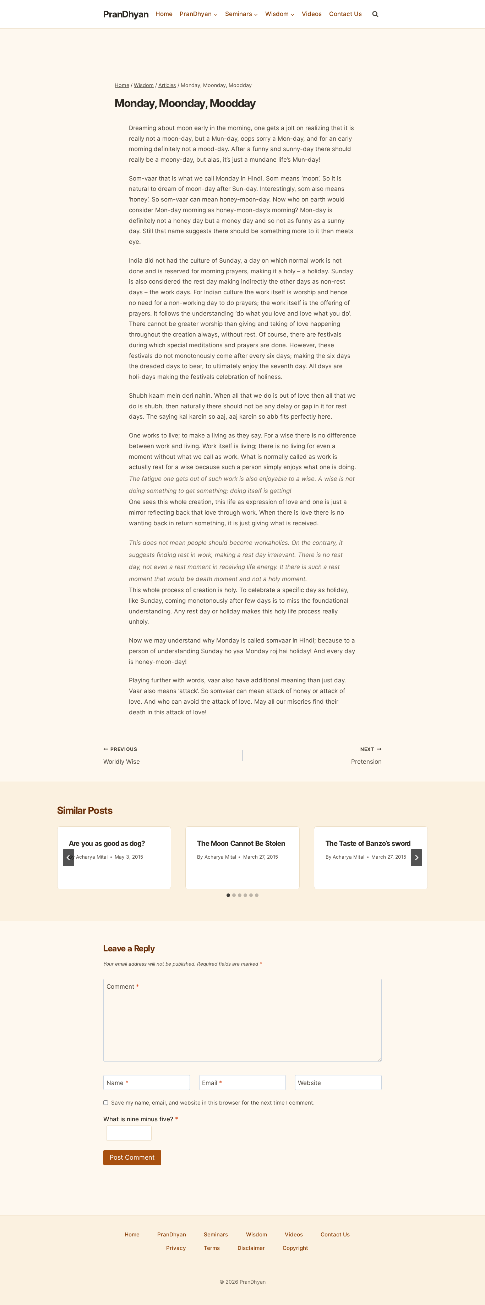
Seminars (216, 1234)
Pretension (366, 755)
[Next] (416, 857)
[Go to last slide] (68, 857)
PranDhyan (171, 1234)
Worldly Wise (121, 755)
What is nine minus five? (140, 1119)
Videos (312, 13)
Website (309, 1082)
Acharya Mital (92, 857)
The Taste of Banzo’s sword (368, 843)
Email (212, 1082)
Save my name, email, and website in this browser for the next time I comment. (213, 1102)
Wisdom (256, 1234)
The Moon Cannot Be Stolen (241, 843)
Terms (212, 1248)
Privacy (176, 1248)
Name (118, 1082)
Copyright (295, 1248)
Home (164, 13)
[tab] (228, 895)
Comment (123, 986)
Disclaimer (251, 1248)
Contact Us (345, 13)
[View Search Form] (375, 14)
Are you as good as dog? (107, 843)
